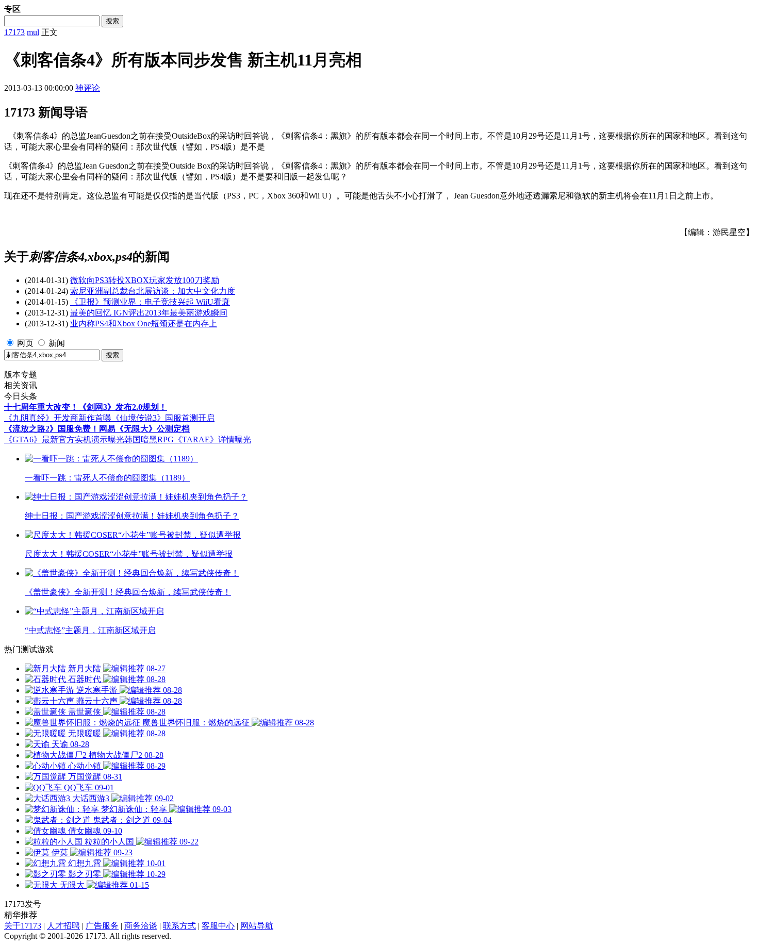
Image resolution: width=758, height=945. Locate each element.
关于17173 (22, 925)
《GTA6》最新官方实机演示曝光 (64, 439)
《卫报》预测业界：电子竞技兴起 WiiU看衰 (150, 301)
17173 (14, 32)
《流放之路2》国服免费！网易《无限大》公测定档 (97, 428)
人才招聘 (63, 925)
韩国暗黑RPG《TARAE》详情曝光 (187, 439)
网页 (25, 343)
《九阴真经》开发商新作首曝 (57, 417)
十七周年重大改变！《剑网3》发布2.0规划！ (85, 407)
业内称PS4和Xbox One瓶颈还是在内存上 (143, 323)
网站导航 (256, 925)
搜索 (112, 21)
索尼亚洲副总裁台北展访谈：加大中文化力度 (152, 291)
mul (33, 32)
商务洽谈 (140, 925)
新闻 (56, 343)
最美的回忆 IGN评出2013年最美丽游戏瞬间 (148, 312)
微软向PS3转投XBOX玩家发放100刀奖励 (144, 280)
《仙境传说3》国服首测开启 (163, 417)
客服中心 (218, 925)
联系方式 (179, 925)
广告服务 (102, 925)
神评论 (87, 88)
